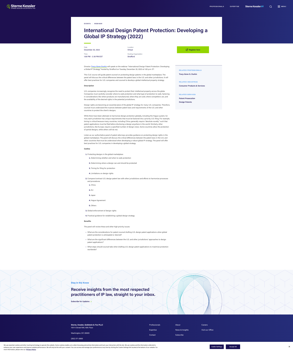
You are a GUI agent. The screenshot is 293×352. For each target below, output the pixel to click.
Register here (194, 50)
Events (87, 23)
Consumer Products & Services (192, 86)
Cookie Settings (216, 346)
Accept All (233, 346)
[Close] (289, 346)
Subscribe (179, 335)
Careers (204, 325)
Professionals (217, 6)
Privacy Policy (31, 349)
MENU (283, 6)
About (177, 325)
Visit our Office (207, 330)
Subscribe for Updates (80, 301)
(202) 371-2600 (77, 339)
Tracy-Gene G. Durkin (188, 74)
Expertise (234, 6)
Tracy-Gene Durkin (99, 67)
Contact (152, 335)
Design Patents (185, 102)
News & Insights (182, 330)
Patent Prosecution (187, 98)
